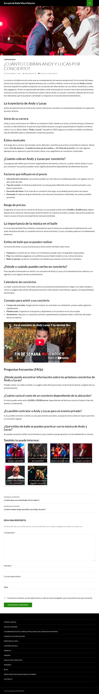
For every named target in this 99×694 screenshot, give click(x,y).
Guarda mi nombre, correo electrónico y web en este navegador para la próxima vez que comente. (49, 598)
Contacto (8, 679)
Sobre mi (7, 651)
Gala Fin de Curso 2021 (13, 660)
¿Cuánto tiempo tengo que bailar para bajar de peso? (25, 507)
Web (6, 587)
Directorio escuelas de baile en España (20, 674)
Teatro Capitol (10, 622)
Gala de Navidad (10, 627)
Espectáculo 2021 (11, 641)
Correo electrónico (13, 576)
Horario (7, 665)
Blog (6, 670)
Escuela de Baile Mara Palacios (19, 3)
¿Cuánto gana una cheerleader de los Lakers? (21, 498)
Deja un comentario (48, 73)
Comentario (10, 532)
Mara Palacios (30, 73)
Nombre (8, 565)
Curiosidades (10, 59)
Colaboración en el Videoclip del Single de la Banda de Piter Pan (31, 632)
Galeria (7, 655)
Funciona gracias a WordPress (14, 691)
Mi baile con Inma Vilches (14, 636)
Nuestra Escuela (11, 646)
